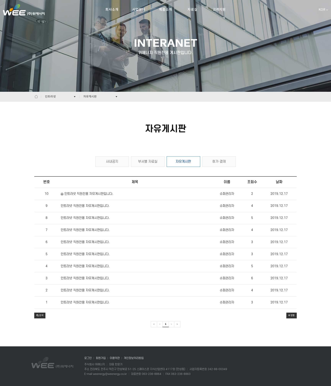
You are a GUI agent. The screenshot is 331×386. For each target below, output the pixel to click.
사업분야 (138, 10)
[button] (39, 315)
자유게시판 (183, 161)
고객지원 (219, 10)
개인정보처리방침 (134, 358)
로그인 (88, 358)
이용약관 (115, 358)
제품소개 (165, 10)
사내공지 (112, 161)
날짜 (279, 182)
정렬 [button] (292, 315)
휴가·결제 (219, 161)
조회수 (252, 182)
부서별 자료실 (147, 161)
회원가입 (101, 358)
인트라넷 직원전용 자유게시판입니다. (88, 193)
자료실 (192, 10)
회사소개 (111, 10)
